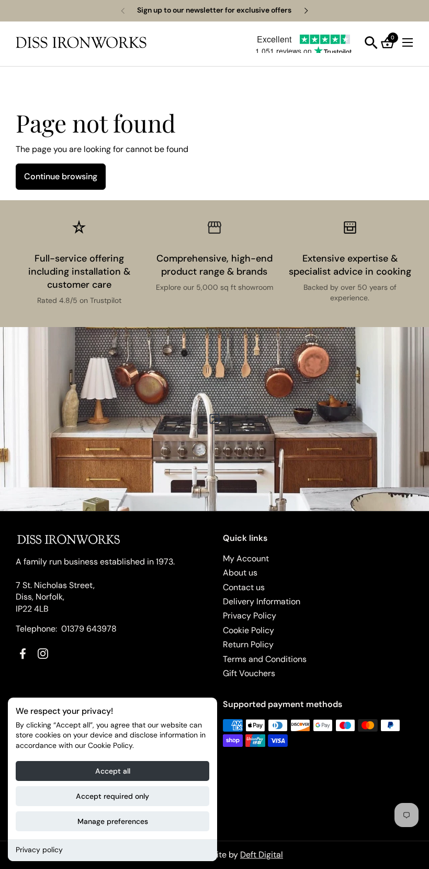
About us (240, 572)
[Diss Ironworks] (81, 42)
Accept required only (112, 796)
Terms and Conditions (265, 659)
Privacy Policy (249, 615)
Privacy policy (39, 849)
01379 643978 (89, 628)
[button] (371, 42)
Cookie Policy (248, 630)
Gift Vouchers (249, 673)
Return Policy (248, 644)
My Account (246, 558)
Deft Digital (261, 854)
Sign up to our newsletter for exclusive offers (214, 10)
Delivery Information (261, 601)
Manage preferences (112, 821)
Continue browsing (60, 176)
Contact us (244, 587)
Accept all (112, 771)
